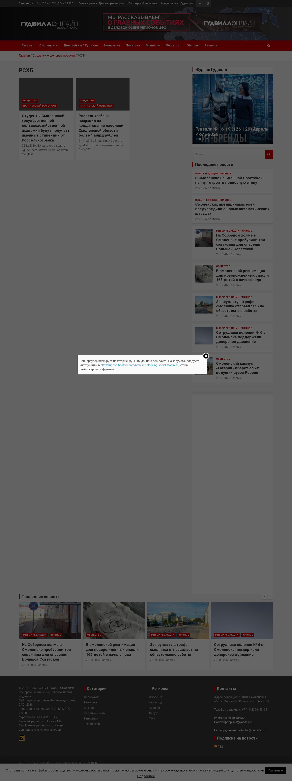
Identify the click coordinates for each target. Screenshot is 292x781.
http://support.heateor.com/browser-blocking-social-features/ (139, 365)
